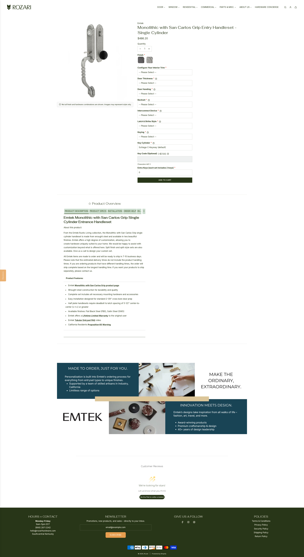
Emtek (140, 23)
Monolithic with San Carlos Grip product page (97, 285)
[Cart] (295, 7)
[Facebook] (182, 522)
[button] (76, 211)
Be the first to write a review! (152, 497)
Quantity (142, 44)
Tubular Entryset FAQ (85, 320)
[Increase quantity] (149, 48)
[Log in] (290, 7)
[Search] (285, 7)
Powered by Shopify (159, 554)
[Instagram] (188, 522)
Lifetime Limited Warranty (95, 316)
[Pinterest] (194, 522)
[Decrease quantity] (140, 48)
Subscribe (116, 535)
